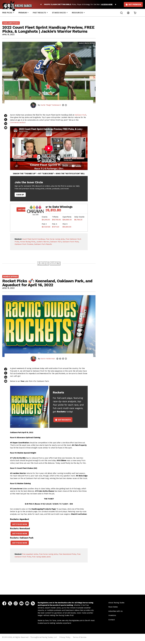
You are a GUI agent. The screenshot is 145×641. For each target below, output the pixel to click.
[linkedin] (63, 359)
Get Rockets (64, 420)
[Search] (121, 12)
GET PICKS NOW (19, 524)
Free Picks (7, 12)
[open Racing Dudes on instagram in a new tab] (16, 603)
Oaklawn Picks (11, 23)
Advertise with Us (115, 611)
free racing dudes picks (41, 557)
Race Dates (113, 607)
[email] (66, 105)
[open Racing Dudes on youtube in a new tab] (21, 603)
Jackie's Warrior (42, 242)
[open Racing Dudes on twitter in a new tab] (10, 603)
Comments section (17, 122)
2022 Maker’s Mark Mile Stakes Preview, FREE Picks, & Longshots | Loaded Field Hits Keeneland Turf (49, 582)
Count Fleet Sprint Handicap (33, 239)
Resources (77, 12)
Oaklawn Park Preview (24, 244)
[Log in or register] (128, 12)
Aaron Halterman (48, 359)
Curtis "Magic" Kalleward (51, 105)
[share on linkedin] (5, 124)
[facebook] (60, 359)
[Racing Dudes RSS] (33, 603)
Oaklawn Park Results (43, 244)
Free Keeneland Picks (67, 554)
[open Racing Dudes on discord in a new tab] (27, 603)
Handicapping (10, 276)
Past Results (39, 12)
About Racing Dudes (116, 603)
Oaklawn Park (80, 115)
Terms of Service (79, 637)
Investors (112, 615)
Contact (111, 620)
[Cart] (135, 12)
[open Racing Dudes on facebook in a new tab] (4, 603)
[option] (78, 4)
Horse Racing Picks (27, 242)
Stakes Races (59, 12)
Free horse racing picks (55, 239)
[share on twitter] (5, 120)
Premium (22, 12)
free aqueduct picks (30, 554)
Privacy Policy (64, 637)
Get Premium (134, 4)
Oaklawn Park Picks (71, 242)
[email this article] (5, 128)
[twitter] (63, 105)
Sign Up (20, 194)
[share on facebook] (5, 116)
